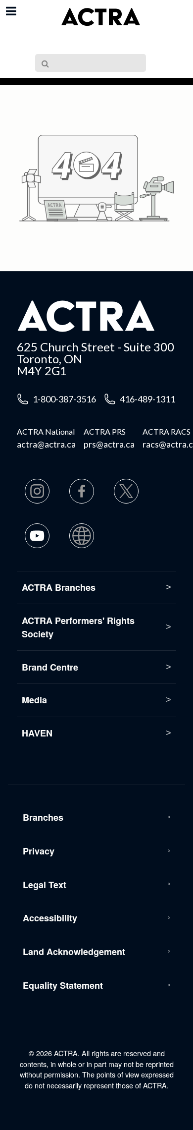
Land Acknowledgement (74, 951)
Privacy (38, 851)
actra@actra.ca (46, 444)
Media (34, 699)
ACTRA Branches (59, 587)
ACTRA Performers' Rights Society (78, 627)
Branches (43, 817)
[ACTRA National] (100, 17)
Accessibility (50, 917)
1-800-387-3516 (64, 399)
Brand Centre (50, 667)
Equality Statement (63, 985)
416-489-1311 (147, 399)
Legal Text (44, 884)
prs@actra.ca (109, 444)
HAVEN (37, 733)
